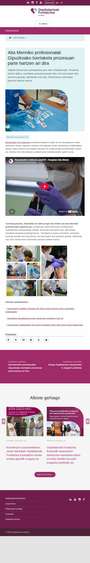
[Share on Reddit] (46, 340)
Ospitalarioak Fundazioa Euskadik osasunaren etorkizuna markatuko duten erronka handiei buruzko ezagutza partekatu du (63, 455)
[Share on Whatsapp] (38, 340)
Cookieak (9, 514)
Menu (45, 24)
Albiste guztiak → (45, 474)
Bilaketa (48, 3)
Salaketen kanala (12, 519)
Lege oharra (10, 504)
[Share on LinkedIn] (31, 340)
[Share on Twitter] (16, 340)
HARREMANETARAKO (15, 498)
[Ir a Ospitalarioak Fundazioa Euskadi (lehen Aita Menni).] (10, 38)
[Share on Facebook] (8, 340)
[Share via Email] (23, 340)
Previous (3, 421)
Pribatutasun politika (13, 509)
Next (87, 421)
